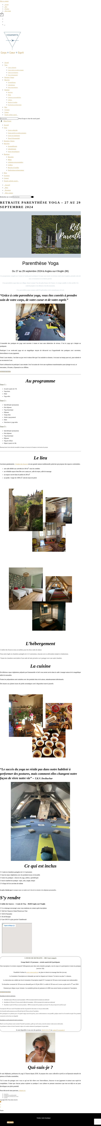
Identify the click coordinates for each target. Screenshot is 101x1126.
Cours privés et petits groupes (17, 133)
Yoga (5, 127)
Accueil (6, 125)
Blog (5, 173)
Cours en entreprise (14, 135)
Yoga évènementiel (14, 138)
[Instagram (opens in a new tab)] (4, 21)
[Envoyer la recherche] (32, 197)
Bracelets (11, 157)
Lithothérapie (12, 149)
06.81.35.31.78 (46, 1030)
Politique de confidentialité (10, 1095)
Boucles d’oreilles (13, 167)
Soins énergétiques (13, 151)
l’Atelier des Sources (21, 464)
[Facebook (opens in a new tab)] (4, 19)
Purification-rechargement (16, 170)
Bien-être (7, 143)
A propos (7, 175)
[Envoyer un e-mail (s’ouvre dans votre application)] (4, 24)
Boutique (7, 154)
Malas (10, 159)
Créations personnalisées (15, 162)
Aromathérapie (12, 146)
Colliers (10, 165)
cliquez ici (22, 1090)
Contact (6, 178)
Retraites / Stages (9, 141)
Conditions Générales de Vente (11, 1096)
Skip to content (4, 1)
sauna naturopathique (32, 972)
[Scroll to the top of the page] (0, 1101)
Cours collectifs (12, 130)
